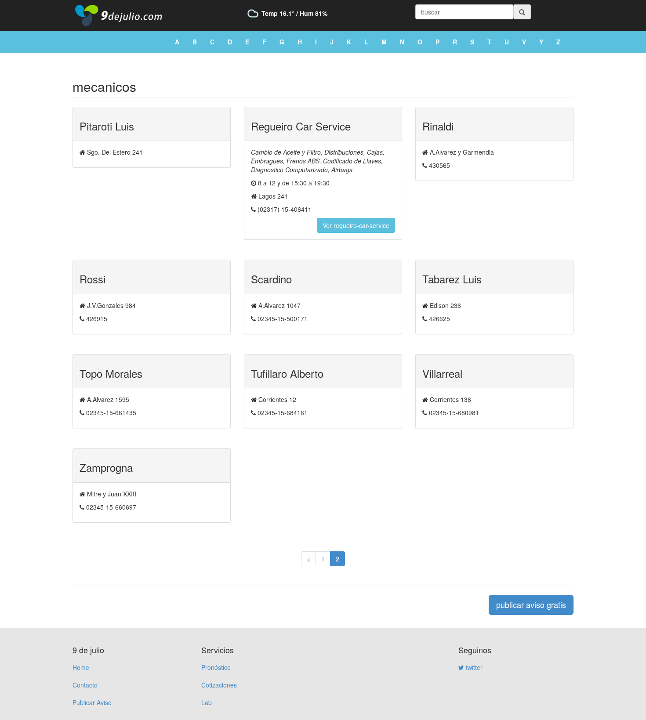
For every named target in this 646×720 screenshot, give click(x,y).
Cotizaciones (219, 684)
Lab (206, 702)
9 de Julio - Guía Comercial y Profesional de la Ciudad (125, 15)
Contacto (85, 684)
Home (81, 667)
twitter (473, 667)
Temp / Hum (294, 13)
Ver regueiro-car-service (356, 225)
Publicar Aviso (92, 702)
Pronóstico (216, 667)
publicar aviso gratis (531, 604)
